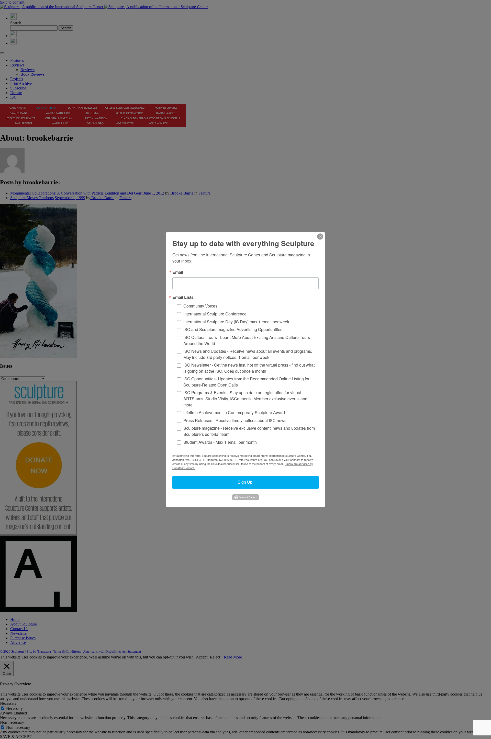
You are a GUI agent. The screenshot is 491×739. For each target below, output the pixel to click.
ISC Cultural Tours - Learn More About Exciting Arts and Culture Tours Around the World (246, 340)
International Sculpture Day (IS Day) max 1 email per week (236, 322)
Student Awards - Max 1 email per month (220, 442)
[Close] (320, 236)
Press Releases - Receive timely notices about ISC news (234, 420)
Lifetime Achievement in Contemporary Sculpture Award (234, 412)
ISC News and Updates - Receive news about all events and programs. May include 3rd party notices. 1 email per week (247, 354)
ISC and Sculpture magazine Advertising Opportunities (232, 330)
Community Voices (200, 306)
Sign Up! (245, 482)
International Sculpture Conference (215, 314)
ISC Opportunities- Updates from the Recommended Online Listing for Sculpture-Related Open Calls (246, 382)
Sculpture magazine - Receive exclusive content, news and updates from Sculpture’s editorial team (249, 431)
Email (177, 272)
